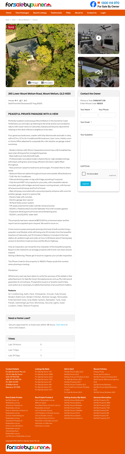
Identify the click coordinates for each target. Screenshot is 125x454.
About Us (79, 12)
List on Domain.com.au (43, 410)
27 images (33, 82)
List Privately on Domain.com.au (47, 413)
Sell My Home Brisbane (102, 384)
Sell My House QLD (71, 374)
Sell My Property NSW (102, 403)
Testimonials (56, 12)
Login (103, 12)
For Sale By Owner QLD (43, 377)
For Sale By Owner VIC (43, 372)
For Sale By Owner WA (43, 384)
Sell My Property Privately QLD (105, 377)
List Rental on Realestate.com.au (18, 436)
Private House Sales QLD (73, 372)
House (35, 20)
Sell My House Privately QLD (75, 384)
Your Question (86, 134)
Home (8, 12)
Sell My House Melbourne (74, 400)
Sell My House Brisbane (73, 405)
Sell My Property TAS (102, 408)
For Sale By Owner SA (43, 382)
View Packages (22, 12)
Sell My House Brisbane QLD (104, 392)
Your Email (86, 122)
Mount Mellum (24, 20)
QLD (14, 20)
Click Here (60, 324)
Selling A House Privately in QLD (76, 377)
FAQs (68, 12)
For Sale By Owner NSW (44, 374)
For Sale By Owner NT (43, 387)
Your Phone (104, 109)
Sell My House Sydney (72, 403)
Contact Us (92, 12)
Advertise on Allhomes (43, 423)
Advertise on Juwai (42, 426)
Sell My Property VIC (101, 400)
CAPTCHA (85, 166)
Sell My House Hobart (72, 408)
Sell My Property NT (101, 415)
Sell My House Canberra (73, 418)
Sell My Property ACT (102, 418)
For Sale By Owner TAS (43, 379)
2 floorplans (47, 82)
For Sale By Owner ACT (43, 389)
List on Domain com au (43, 415)
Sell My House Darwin (72, 415)
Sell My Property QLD (72, 382)
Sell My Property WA (101, 413)
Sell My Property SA (101, 410)
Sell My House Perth (72, 413)
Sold (7, 20)
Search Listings (40, 12)
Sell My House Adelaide (73, 410)
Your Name (86, 109)
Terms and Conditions (102, 374)
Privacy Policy (99, 372)
